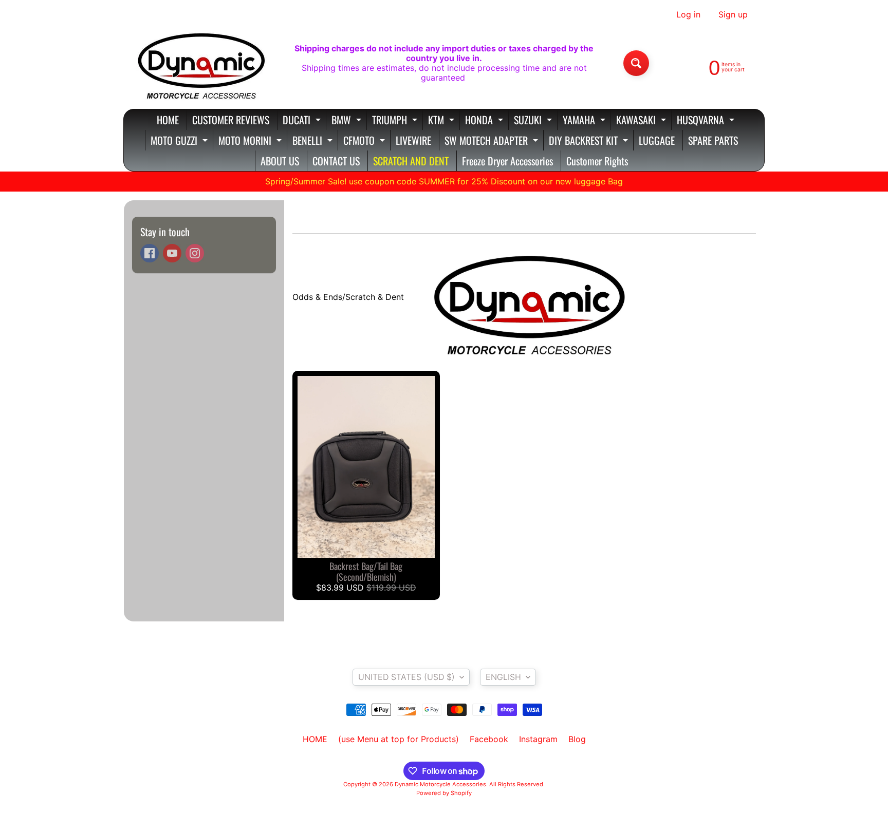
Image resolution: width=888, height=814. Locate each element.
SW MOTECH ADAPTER (493, 141)
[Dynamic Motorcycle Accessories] (200, 63)
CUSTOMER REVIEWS (230, 119)
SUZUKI (534, 121)
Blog (577, 739)
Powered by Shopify (444, 793)
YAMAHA (585, 121)
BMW (347, 121)
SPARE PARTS (713, 140)
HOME (168, 119)
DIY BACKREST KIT (590, 141)
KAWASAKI (642, 121)
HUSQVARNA (707, 121)
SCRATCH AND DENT (411, 160)
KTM (442, 121)
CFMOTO (365, 141)
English (503, 677)
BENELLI (313, 141)
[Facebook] (149, 253)
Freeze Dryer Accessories (507, 160)
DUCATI (303, 121)
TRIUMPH (396, 121)
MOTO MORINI (251, 141)
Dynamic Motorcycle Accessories (440, 784)
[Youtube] (172, 253)
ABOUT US (280, 160)
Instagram (538, 739)
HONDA (485, 121)
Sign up (733, 14)
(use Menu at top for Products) (398, 739)
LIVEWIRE (413, 140)
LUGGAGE (657, 140)
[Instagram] (195, 253)
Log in (688, 14)
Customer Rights (597, 160)
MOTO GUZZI (180, 141)
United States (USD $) (406, 677)
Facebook (489, 739)
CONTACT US (336, 160)
